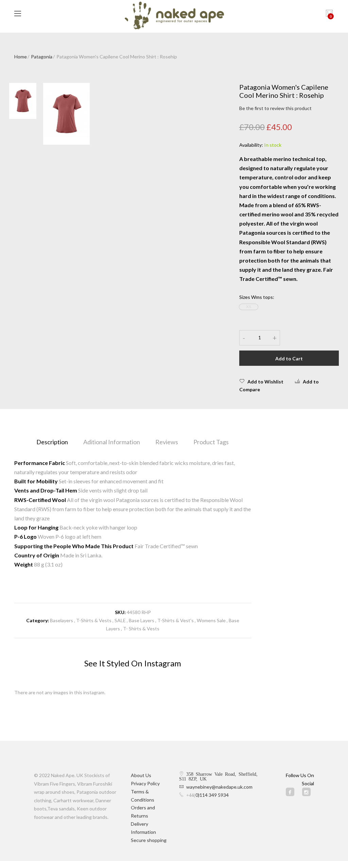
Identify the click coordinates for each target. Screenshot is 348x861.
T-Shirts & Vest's (175, 620)
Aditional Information (111, 442)
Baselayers (61, 620)
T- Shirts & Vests (141, 628)
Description (52, 442)
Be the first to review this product (275, 108)
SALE (120, 620)
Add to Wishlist (265, 381)
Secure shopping (149, 840)
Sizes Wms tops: (256, 297)
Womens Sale (211, 620)
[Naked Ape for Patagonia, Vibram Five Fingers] (174, 16)
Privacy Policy (145, 783)
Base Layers (141, 620)
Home (20, 56)
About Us (141, 775)
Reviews (166, 442)
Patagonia (41, 56)
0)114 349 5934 (212, 795)
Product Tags (211, 442)
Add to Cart (289, 358)
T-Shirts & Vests (93, 620)
